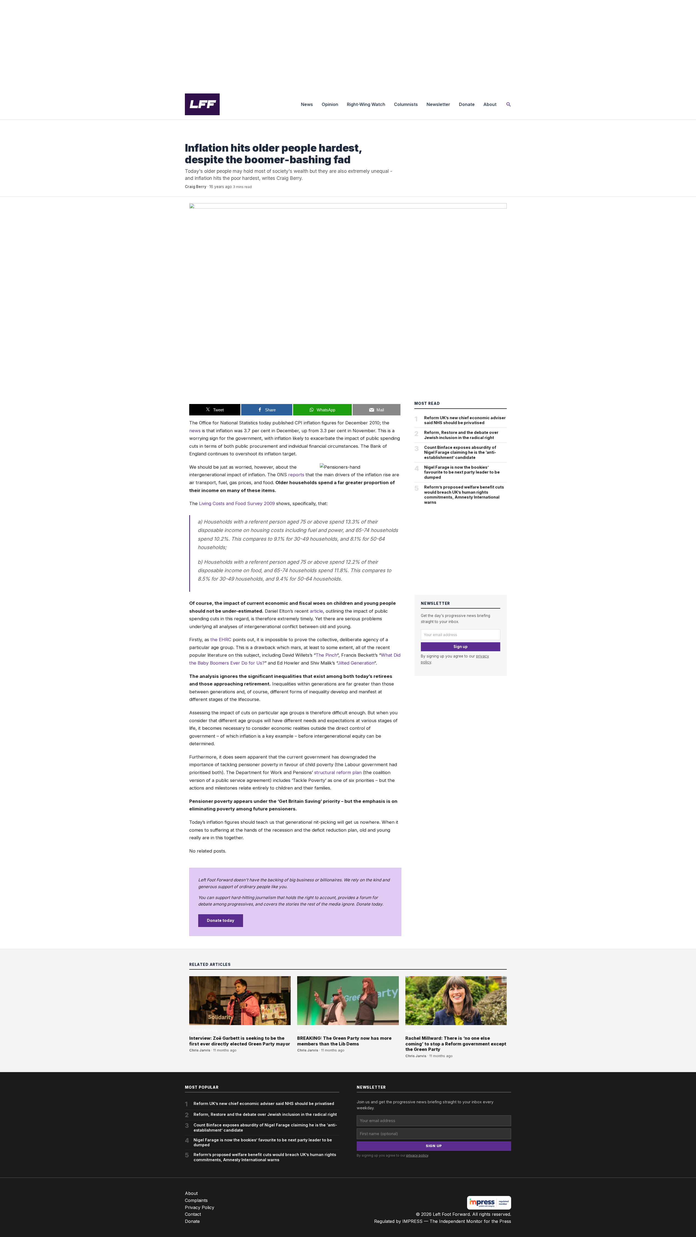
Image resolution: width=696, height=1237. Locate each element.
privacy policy (417, 1155)
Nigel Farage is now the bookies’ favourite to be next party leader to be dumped (462, 472)
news (195, 430)
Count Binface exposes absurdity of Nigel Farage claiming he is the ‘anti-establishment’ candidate (460, 452)
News (307, 104)
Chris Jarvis (199, 1050)
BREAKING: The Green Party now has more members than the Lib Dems (344, 1041)
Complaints (196, 1200)
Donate (467, 104)
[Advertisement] (348, 45)
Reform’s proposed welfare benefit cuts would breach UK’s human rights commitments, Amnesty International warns (464, 495)
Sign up (460, 646)
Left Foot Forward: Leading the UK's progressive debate (202, 104)
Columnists (406, 104)
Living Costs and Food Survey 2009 (237, 503)
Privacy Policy (199, 1207)
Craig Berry (195, 186)
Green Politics (199, 137)
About (489, 104)
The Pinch (326, 655)
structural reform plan (338, 772)
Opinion (330, 104)
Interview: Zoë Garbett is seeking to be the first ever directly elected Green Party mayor (239, 1041)
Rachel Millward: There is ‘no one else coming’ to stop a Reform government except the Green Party (455, 1043)
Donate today (220, 920)
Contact (193, 1214)
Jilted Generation (356, 663)
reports (296, 474)
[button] (508, 104)
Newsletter (438, 104)
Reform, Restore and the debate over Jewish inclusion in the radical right (461, 435)
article (316, 611)
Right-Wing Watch (366, 104)
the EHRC (220, 639)
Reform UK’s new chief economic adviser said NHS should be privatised (465, 420)
